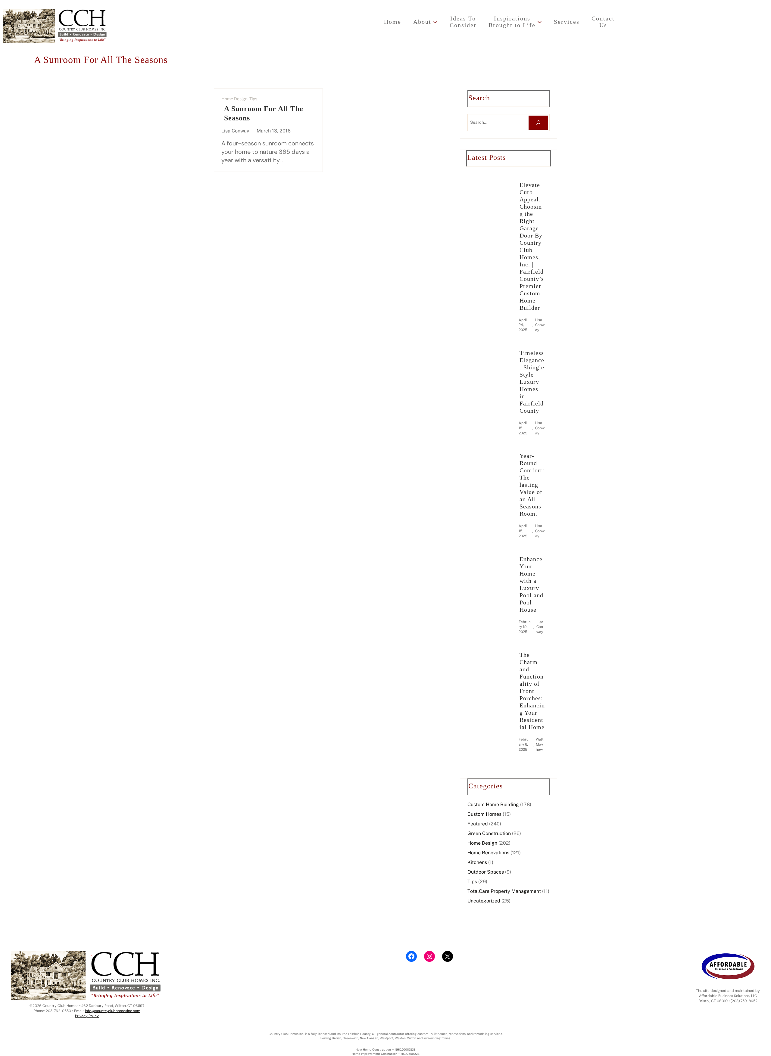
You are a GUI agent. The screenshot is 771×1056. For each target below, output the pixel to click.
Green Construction (489, 833)
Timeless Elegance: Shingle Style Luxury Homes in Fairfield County (532, 381)
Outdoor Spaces (485, 872)
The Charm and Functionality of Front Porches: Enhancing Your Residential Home (532, 690)
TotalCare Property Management (504, 891)
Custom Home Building (493, 804)
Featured (477, 824)
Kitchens (477, 862)
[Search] (538, 123)
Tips (253, 98)
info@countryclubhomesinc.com (112, 1010)
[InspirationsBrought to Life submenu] (539, 22)
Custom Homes (484, 814)
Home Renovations (488, 853)
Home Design (234, 98)
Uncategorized (483, 901)
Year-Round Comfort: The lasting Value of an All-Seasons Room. (532, 484)
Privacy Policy (87, 1016)
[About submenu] (435, 22)
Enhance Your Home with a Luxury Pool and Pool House (531, 584)
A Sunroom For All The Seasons (263, 113)
